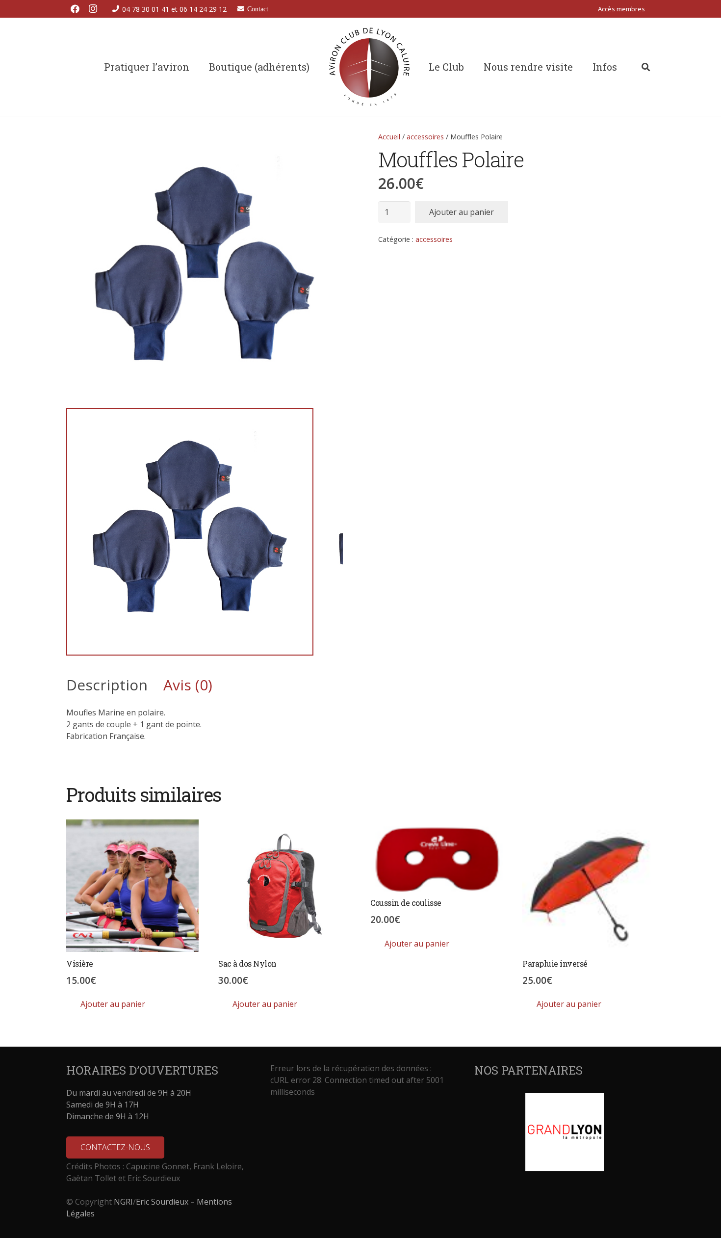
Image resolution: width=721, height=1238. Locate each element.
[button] (650, 9)
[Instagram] (93, 9)
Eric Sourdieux (162, 1201)
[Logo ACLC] (369, 67)
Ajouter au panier (461, 212)
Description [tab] (107, 685)
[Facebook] (75, 9)
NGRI (123, 1201)
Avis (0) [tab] (187, 685)
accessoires (425, 136)
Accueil (389, 136)
